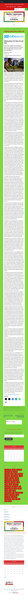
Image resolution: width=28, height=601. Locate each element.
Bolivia (6, 484)
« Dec (5, 462)
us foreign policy (8, 480)
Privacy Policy (6, 519)
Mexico (19, 488)
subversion (12, 494)
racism (11, 484)
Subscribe (8, 438)
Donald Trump (16, 480)
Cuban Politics (8, 486)
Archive (19, 6)
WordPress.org (6, 516)
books (16, 488)
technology (13, 482)
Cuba (11, 490)
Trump (17, 494)
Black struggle (15, 486)
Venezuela (12, 478)
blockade (21, 473)
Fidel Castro (7, 475)
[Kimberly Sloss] (16, 592)
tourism (17, 478)
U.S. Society (7, 496)
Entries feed (6, 511)
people (12, 473)
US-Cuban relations (9, 488)
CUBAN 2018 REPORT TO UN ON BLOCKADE (14, 4)
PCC (19, 407)
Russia (6, 490)
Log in (5, 509)
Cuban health (14, 496)
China (18, 482)
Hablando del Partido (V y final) (13, 394)
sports (10, 501)
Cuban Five (16, 484)
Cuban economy (15, 475)
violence (7, 478)
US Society (19, 469)
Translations (14, 407)
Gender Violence (19, 492)
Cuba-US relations (9, 471)
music (14, 490)
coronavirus (7, 482)
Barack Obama (8, 499)
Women (14, 469)
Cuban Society (8, 469)
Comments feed (7, 514)
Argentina (18, 499)
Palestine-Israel (8, 492)
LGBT (16, 473)
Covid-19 (16, 471)
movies (21, 475)
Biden (6, 501)
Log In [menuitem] (2, 1)
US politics (7, 473)
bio (20, 486)
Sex (14, 492)
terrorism (7, 494)
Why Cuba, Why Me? (11, 6)
